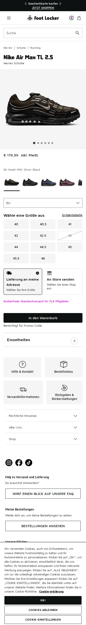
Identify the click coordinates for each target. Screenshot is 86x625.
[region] (43, 6)
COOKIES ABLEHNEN (43, 610)
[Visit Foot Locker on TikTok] (28, 462)
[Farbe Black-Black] (30, 182)
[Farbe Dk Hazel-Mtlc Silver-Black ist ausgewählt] (12, 182)
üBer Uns (15, 427)
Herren (8, 47)
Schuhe (21, 47)
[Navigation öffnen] (8, 17)
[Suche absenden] (77, 33)
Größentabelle (72, 215)
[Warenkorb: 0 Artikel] (79, 17)
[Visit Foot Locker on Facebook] (18, 462)
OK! (43, 600)
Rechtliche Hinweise (23, 415)
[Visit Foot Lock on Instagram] (9, 462)
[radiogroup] (43, 282)
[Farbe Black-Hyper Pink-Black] (67, 182)
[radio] (23, 282)
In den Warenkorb (43, 318)
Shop (12, 439)
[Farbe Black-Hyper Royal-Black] (48, 182)
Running (35, 47)
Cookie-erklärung (51, 591)
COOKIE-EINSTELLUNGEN (43, 619)
